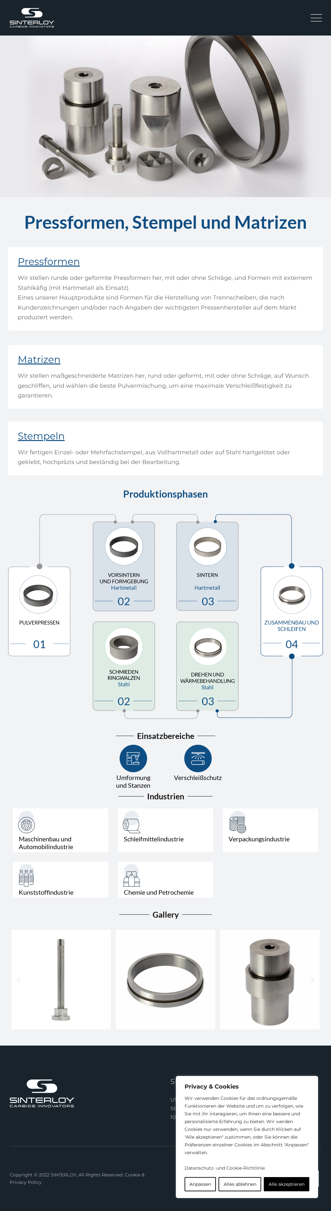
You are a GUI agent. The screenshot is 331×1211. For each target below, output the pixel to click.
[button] (19, 979)
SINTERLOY (63, 1175)
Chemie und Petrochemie (159, 892)
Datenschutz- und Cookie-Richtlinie (225, 1168)
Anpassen (200, 1184)
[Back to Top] (317, 1200)
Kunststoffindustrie (46, 892)
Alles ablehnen (240, 1184)
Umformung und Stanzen (133, 781)
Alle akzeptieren (286, 1184)
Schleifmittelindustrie (154, 839)
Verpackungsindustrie (259, 839)
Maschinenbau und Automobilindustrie (46, 842)
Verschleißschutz (198, 777)
